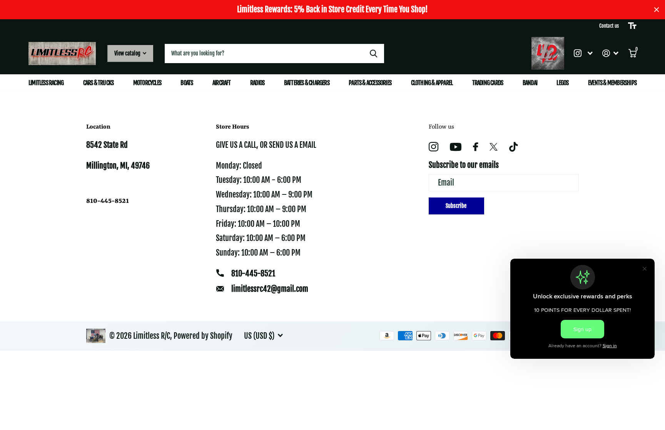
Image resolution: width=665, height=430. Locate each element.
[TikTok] (513, 147)
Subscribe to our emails (464, 165)
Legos (562, 83)
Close (656, 10)
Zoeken (373, 53)
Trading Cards (487, 83)
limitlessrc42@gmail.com (269, 289)
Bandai (530, 83)
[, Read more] (583, 53)
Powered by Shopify (203, 336)
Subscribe (457, 205)
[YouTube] (455, 147)
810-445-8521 (253, 273)
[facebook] (475, 146)
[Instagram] (433, 147)
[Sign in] (610, 53)
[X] (494, 147)
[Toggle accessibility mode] (632, 26)
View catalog (128, 53)
